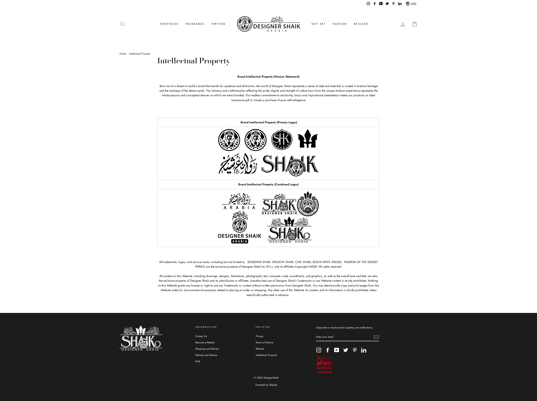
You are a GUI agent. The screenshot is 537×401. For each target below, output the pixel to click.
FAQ (197, 361)
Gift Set (319, 24)
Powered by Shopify (266, 385)
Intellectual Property (266, 355)
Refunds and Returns (206, 355)
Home (123, 53)
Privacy (259, 336)
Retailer (361, 24)
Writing (218, 24)
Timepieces (169, 24)
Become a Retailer (205, 342)
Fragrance (195, 24)
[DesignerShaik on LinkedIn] (363, 350)
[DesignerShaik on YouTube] (336, 350)
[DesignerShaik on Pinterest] (354, 350)
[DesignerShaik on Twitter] (345, 350)
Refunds (260, 348)
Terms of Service (264, 342)
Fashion (340, 24)
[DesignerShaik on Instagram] (318, 350)
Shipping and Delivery (207, 348)
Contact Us (201, 336)
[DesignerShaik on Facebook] (327, 350)
